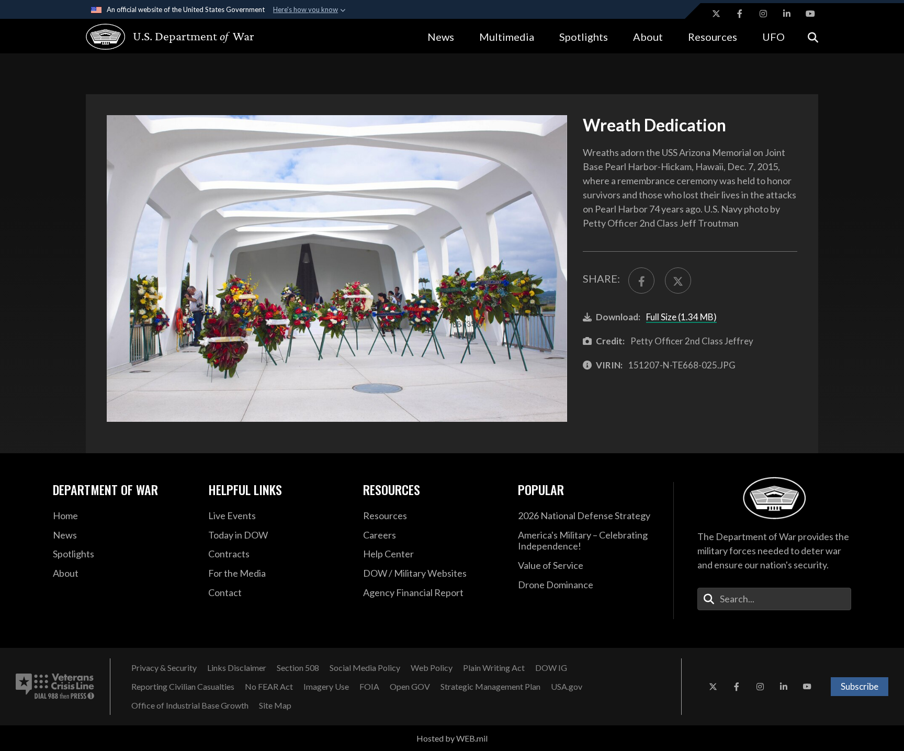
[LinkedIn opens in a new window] (787, 13)
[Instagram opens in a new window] (763, 13)
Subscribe (859, 686)
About (648, 36)
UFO (773, 36)
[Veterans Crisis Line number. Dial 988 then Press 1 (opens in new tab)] (55, 687)
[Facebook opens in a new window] (740, 13)
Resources (712, 36)
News (440, 36)
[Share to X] (678, 280)
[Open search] (813, 36)
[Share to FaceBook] (641, 280)
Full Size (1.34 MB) (681, 316)
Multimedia (506, 36)
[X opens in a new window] (716, 13)
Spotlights (583, 36)
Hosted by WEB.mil (452, 738)
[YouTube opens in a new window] (810, 13)
